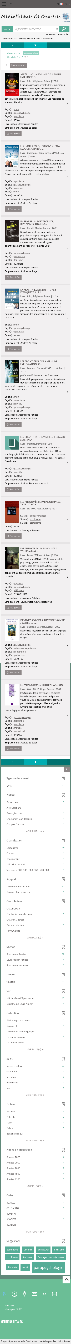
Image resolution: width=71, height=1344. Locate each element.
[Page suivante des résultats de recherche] (58, 45)
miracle (18, 727)
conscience (19, 400)
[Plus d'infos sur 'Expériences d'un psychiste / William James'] (12, 558)
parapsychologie (22, 112)
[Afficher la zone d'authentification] (11, 4)
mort (16, 109)
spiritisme (19, 116)
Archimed (19, 1341)
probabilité (19, 655)
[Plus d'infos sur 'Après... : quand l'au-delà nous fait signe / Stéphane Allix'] (12, 84)
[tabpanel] (35, 659)
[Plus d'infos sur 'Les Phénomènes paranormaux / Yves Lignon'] (12, 512)
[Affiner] (35, 45)
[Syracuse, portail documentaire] (35, 17)
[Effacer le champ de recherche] (57, 29)
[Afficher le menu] (4, 4)
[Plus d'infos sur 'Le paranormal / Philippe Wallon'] (12, 694)
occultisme (35, 519)
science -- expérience (25, 648)
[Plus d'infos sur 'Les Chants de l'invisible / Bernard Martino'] (12, 443)
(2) (34, 937)
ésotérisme (35, 522)
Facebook (8, 1305)
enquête (18, 472)
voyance (18, 188)
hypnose (18, 583)
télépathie (19, 590)
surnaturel (19, 256)
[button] (58, 4)
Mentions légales (12, 1321)
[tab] (5, 1294)
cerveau (18, 403)
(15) (34, 831)
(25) (34, 1095)
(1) (34, 1186)
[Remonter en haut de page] (66, 1279)
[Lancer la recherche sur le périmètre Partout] (64, 29)
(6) (34, 1049)
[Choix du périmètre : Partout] (7, 29)
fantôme (18, 259)
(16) (34, 1231)
